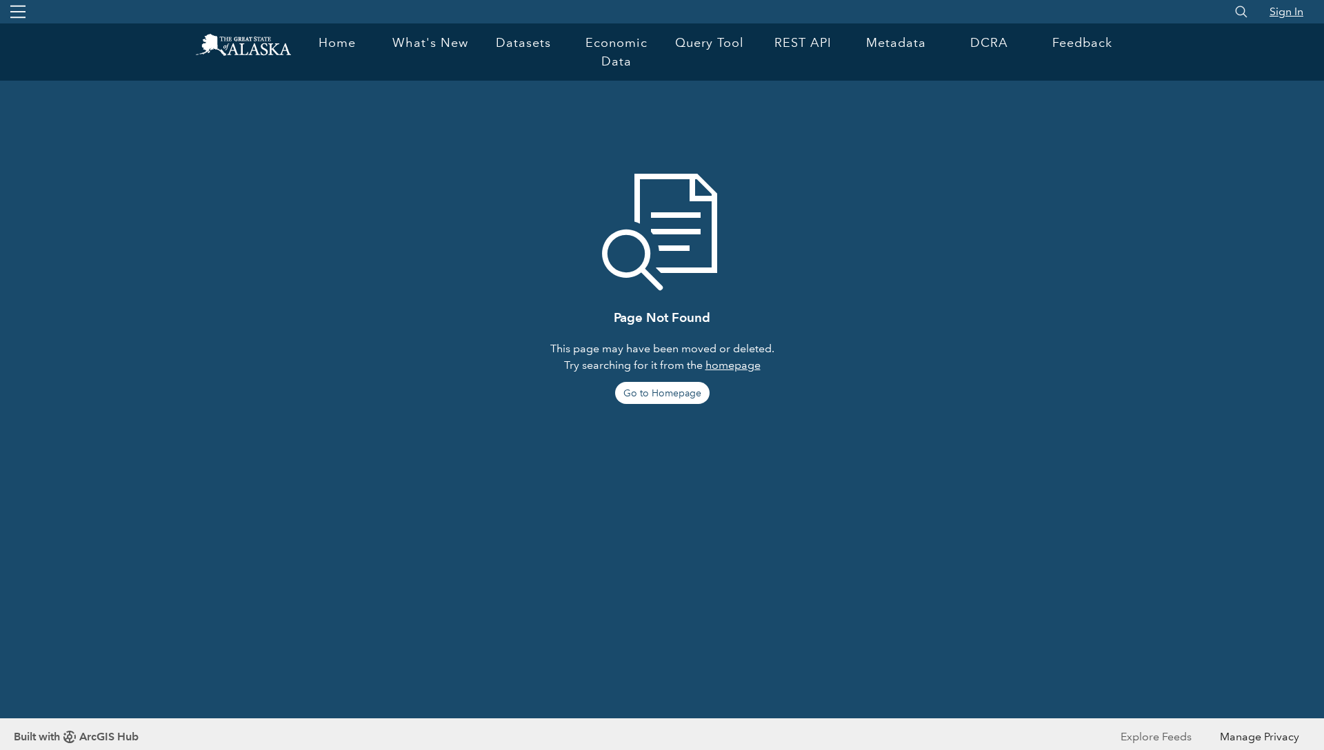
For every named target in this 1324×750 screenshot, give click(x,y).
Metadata (896, 42)
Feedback (1082, 42)
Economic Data (616, 52)
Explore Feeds (1156, 736)
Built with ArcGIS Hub (76, 736)
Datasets (523, 42)
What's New (430, 42)
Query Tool (709, 42)
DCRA (989, 42)
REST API (803, 42)
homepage (733, 365)
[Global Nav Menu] (18, 11)
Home (337, 42)
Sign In (1286, 11)
